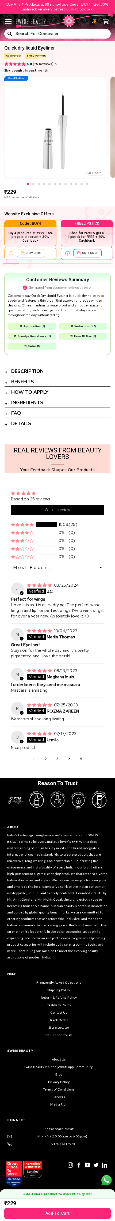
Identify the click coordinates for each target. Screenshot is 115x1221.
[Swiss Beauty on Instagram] (70, 1164)
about (14, 827)
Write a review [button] (57, 509)
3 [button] (57, 758)
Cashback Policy (59, 1005)
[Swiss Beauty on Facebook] (79, 1164)
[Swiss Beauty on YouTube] (87, 1164)
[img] (40, 585)
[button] (22, 524)
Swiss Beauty (20, 1050)
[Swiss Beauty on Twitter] (96, 1164)
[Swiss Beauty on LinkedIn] (104, 1164)
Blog (58, 1074)
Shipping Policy (58, 990)
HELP (11, 974)
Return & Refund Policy (59, 997)
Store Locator (59, 1027)
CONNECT (16, 1120)
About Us (59, 1059)
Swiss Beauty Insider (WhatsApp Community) (59, 1067)
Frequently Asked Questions (58, 982)
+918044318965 (62, 1144)
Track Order (58, 1020)
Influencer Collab (58, 1035)
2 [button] (46, 758)
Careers (58, 1097)
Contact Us (58, 1012)
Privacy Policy (59, 1082)
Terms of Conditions (59, 1089)
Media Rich (58, 1104)
